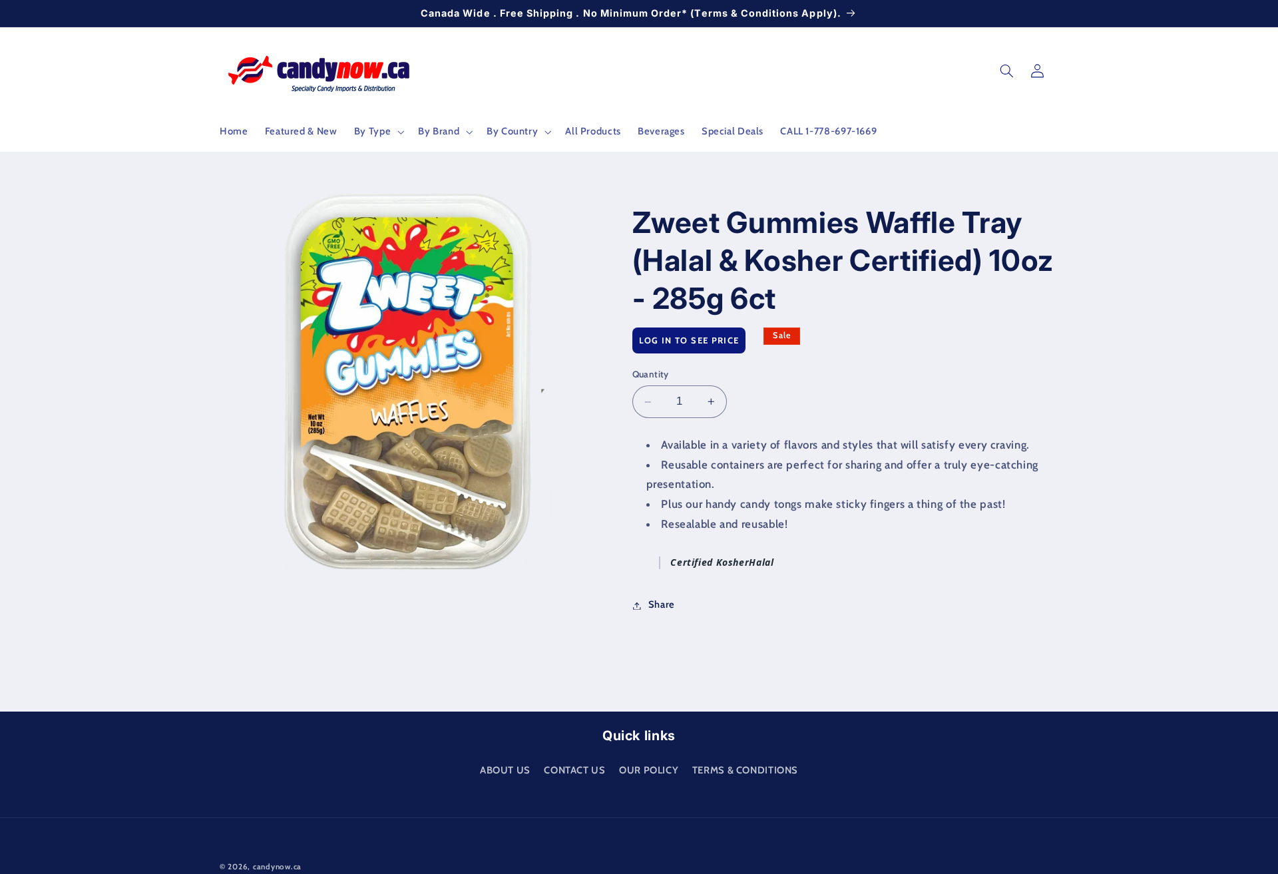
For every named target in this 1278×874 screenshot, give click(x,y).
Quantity (650, 374)
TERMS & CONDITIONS (745, 769)
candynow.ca (277, 866)
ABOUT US (505, 769)
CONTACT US (574, 769)
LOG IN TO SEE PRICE (689, 340)
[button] (377, 131)
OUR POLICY (648, 769)
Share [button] (661, 605)
